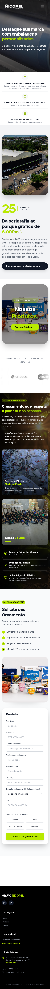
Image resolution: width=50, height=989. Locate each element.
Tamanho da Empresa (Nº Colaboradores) (23, 789)
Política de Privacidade (11, 940)
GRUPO (12, 895)
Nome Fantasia (12, 766)
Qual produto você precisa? (17, 814)
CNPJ (8, 800)
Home (4, 918)
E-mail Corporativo (13, 744)
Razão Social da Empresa (16, 755)
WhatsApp (10, 732)
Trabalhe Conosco (10, 943)
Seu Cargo (10, 778)
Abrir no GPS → (11, 962)
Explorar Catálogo (23, 327)
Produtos (5, 922)
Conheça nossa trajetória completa (23, 266)
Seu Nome (10, 721)
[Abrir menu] (42, 6)
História (5, 926)
